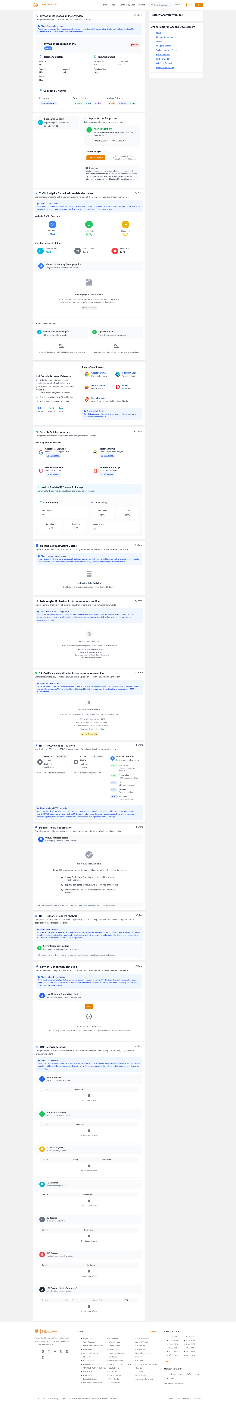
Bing (89, 103)
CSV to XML (139, 1357)
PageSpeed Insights (49, 103)
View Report (55, 456)
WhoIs (159, 41)
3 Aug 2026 (173, 1344)
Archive (123, 103)
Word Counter (88, 1342)
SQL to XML (113, 1372)
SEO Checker (114, 1339)
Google (79, 103)
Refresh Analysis (96, 158)
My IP (158, 33)
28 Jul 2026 (173, 1355)
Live (133, 103)
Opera (197, 1374)
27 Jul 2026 (190, 1355)
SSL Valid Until (122, 61)
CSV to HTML (88, 1357)
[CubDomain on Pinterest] (60, 1351)
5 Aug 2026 (173, 1341)
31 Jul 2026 (190, 1348)
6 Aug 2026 (190, 1337)
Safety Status (46, 510)
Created (42, 69)
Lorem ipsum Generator (144, 1379)
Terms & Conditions (68, 1399)
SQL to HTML (114, 1368)
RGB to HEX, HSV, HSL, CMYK (146, 1364)
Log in (190, 5)
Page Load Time (100, 69)
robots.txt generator (165, 68)
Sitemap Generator (164, 37)
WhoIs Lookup (114, 1342)
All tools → (154, 1332)
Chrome (173, 1374)
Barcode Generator (90, 1379)
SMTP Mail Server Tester (92, 1383)
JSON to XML (139, 1361)
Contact (141, 5)
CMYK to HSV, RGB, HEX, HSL (94, 1368)
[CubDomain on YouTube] (54, 1351)
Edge (181, 1374)
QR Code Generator (165, 63)
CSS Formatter (114, 1350)
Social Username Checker (167, 50)
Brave (172, 1378)
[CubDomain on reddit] (42, 1357)
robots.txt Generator (117, 1353)
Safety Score (51, 524)
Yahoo (99, 103)
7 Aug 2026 (173, 1337)
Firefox (189, 1374)
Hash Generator (163, 55)
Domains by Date (127, 5)
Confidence (76, 524)
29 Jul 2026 (190, 1352)
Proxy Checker (114, 1379)
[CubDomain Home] (45, 5)
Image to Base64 (163, 46)
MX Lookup (139, 1372)
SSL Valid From (99, 61)
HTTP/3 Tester (114, 1383)
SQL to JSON (87, 1372)
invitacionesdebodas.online (60, 44)
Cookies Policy (83, 1399)
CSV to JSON (113, 1357)
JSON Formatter (141, 1350)
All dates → (168, 1362)
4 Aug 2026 (190, 1341)
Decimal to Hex (140, 1375)
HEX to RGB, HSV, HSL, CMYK (120, 1364)
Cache (113, 103)
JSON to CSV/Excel (116, 1361)
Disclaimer (96, 1399)
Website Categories (100, 525)
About (42, 1399)
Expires (42, 77)
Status (115, 1399)
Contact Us (106, 1399)
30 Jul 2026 (173, 1352)
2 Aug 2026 (190, 1344)
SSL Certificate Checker (143, 1353)
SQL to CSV (139, 1368)
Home (106, 5)
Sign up (199, 5)
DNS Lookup (87, 1375)
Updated (66, 69)
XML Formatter (163, 59)
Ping (89, 1006)
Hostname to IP (115, 1375)
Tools (114, 5)
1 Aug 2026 (173, 1348)
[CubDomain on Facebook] (42, 1351)
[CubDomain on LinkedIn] (66, 1351)
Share (139, 15)
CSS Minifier (87, 1350)
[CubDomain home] (46, 1332)
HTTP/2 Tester (88, 1361)
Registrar (42, 61)
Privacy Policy (53, 1399)
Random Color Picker (91, 1364)
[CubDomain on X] (48, 1351)
